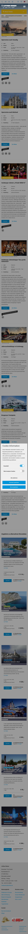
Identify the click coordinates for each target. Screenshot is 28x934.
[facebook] (18, 1)
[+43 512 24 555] (2, 1)
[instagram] (21, 1)
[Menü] (24, 6)
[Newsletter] (5, 1)
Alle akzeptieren (14, 487)
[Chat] (12, 1)
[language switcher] (25, 1)
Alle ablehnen (14, 478)
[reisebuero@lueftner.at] (9, 1)
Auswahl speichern (14, 482)
